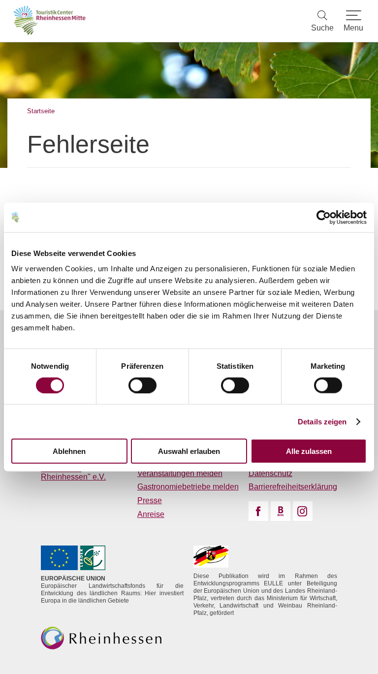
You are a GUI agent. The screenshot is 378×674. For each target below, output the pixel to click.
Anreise (150, 514)
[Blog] (280, 511)
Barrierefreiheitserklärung (293, 486)
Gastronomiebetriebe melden (188, 486)
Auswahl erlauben (189, 451)
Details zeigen (322, 421)
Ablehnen (69, 451)
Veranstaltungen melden (179, 473)
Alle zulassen (309, 451)
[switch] (142, 385)
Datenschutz (270, 473)
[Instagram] (303, 511)
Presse (149, 500)
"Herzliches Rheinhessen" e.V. (73, 472)
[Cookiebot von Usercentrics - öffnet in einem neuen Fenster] (324, 217)
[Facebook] (258, 511)
